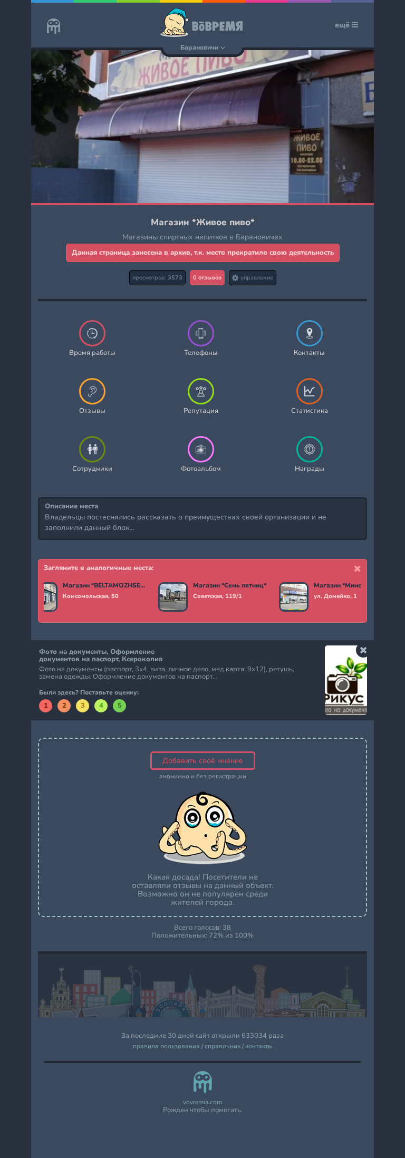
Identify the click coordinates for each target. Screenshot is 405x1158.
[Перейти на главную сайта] (53, 27)
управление (256, 278)
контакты (259, 1046)
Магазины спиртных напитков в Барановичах (202, 237)
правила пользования (166, 1046)
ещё (343, 25)
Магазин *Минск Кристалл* (355, 586)
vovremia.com (202, 1102)
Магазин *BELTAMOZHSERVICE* (104, 586)
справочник (222, 1046)
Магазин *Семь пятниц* (229, 586)
